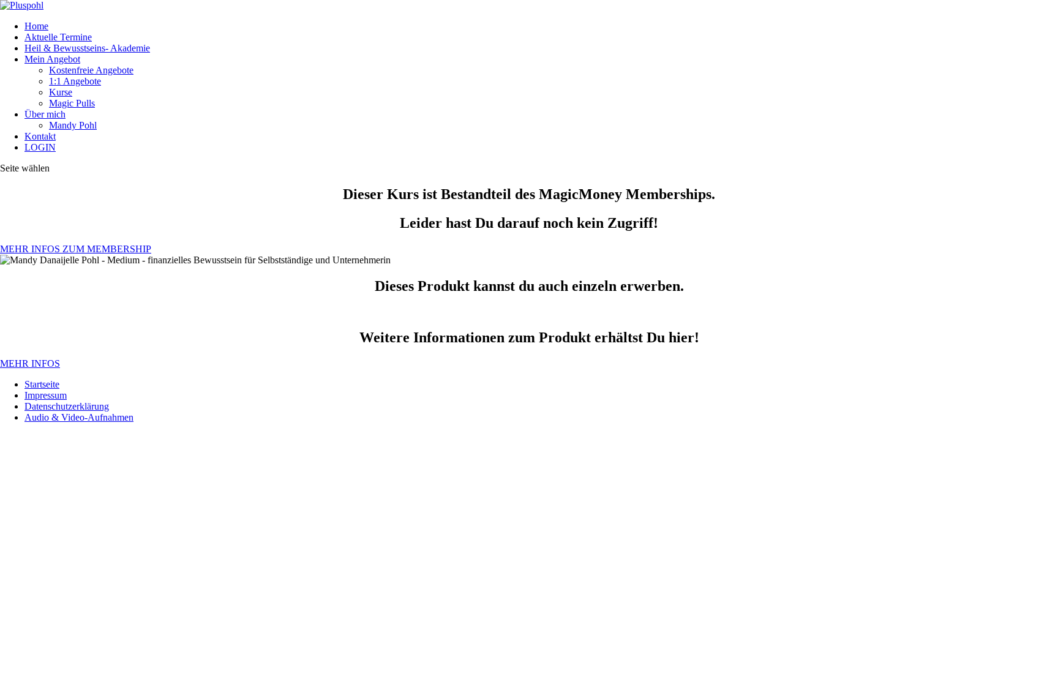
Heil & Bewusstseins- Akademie (87, 48)
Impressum (45, 395)
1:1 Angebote (75, 81)
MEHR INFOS (30, 363)
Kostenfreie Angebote (91, 70)
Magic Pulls (72, 103)
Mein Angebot (52, 59)
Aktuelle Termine (58, 37)
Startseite (41, 384)
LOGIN (40, 147)
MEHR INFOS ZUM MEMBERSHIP (75, 249)
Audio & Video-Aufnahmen (78, 417)
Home (36, 26)
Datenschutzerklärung (66, 406)
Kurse (60, 92)
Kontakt (40, 136)
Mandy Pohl (73, 125)
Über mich (45, 114)
